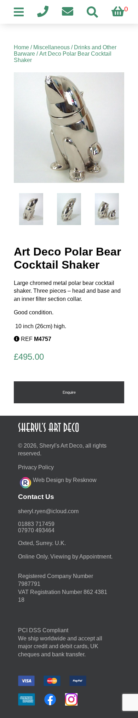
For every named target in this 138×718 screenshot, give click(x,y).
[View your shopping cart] (117, 11)
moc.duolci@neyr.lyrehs (48, 511)
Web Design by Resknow (65, 480)
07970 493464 (36, 530)
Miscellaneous (51, 47)
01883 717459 (36, 524)
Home (21, 47)
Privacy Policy (36, 467)
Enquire (69, 392)
